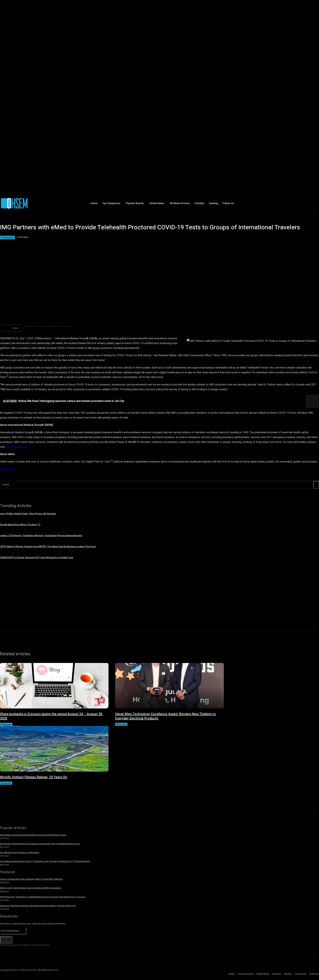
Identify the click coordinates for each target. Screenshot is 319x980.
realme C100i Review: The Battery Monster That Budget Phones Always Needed (41, 535)
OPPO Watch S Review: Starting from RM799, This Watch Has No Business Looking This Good (48, 546)
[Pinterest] (55, 328)
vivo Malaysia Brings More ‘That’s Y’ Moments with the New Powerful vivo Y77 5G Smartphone (45, 861)
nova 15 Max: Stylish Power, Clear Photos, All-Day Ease (28, 513)
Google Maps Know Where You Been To (20, 524)
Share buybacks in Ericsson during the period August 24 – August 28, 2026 (51, 716)
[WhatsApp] (67, 328)
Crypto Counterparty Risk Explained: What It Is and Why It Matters (31, 879)
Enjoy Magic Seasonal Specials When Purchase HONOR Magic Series (33, 835)
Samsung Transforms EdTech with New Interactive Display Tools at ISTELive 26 (38, 905)
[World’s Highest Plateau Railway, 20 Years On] (54, 748)
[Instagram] (266, 203)
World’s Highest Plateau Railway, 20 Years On (33, 777)
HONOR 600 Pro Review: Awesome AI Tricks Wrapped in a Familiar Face (36, 557)
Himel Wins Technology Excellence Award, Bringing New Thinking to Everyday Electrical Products (165, 716)
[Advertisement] (159, 594)
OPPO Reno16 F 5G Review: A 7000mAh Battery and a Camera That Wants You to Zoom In (43, 896)
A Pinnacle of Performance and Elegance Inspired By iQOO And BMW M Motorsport (40, 843)
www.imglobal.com (16, 447)
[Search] (316, 484)
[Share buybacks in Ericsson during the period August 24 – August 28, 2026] (54, 685)
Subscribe (6, 939)
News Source (8, 469)
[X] (273, 203)
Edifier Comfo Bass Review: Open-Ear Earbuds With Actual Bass (30, 887)
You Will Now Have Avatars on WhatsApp (19, 852)
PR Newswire (7, 237)
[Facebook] (259, 203)
